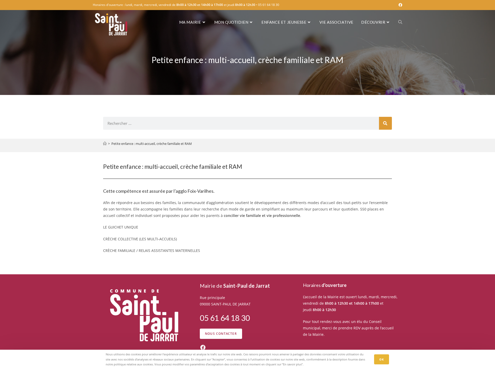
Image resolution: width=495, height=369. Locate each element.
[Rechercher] (385, 123)
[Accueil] (104, 143)
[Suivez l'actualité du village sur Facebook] (203, 347)
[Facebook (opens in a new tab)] (399, 4)
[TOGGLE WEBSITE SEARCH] (400, 22)
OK (381, 359)
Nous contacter (221, 333)
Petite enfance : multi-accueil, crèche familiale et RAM (151, 143)
